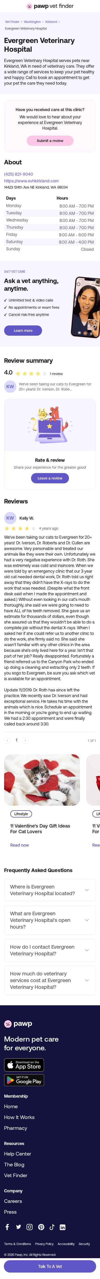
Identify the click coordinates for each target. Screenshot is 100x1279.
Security (84, 1244)
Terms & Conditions (17, 1244)
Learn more (23, 330)
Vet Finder (12, 22)
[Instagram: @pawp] (29, 1227)
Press (10, 1212)
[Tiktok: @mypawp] (52, 1227)
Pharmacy (15, 1128)
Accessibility (66, 1244)
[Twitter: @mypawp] (18, 1227)
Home (11, 1106)
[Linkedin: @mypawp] (62, 1227)
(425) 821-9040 (18, 174)
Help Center (17, 1154)
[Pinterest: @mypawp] (41, 1227)
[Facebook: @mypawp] (7, 1227)
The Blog (14, 1164)
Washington (32, 22)
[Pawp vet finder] (50, 6)
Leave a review (50, 478)
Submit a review (50, 141)
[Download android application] (50, 1080)
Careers (13, 1201)
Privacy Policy (44, 1244)
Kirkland (51, 22)
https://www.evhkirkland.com (31, 181)
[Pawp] (18, 1024)
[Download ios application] (50, 1065)
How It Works (19, 1117)
